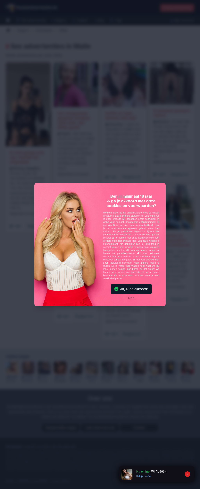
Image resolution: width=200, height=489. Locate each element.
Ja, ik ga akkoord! (134, 289)
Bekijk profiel (143, 476)
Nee (131, 298)
